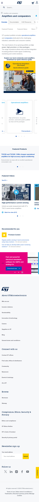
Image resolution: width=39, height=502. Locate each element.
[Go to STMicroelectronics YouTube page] (27, 472)
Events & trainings (7, 377)
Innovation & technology (9, 318)
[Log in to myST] (37, 2)
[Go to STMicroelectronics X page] (6, 472)
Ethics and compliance (9, 420)
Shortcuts (5, 397)
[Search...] (4, 7)
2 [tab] (19, 272)
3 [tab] (22, 272)
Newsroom (5, 372)
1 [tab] (15, 272)
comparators (9, 38)
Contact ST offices (7, 355)
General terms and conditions (11, 340)
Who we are (5, 301)
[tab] (4, 22)
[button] (2, 3)
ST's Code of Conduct (8, 432)
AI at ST (4, 383)
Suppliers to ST (6, 329)
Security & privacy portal (9, 437)
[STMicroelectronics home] (19, 2)
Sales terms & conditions (24, 491)
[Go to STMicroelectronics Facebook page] (22, 472)
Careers (4, 323)
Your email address (7, 452)
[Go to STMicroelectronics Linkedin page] (11, 472)
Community (5, 366)
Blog (3, 335)
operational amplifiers (28, 35)
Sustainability (6, 312)
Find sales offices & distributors (12, 360)
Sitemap (4, 403)
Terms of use (11, 491)
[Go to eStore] (33, 3)
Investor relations (7, 307)
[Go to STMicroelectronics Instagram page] (16, 472)
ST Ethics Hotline (7, 426)
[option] (8, 29)
